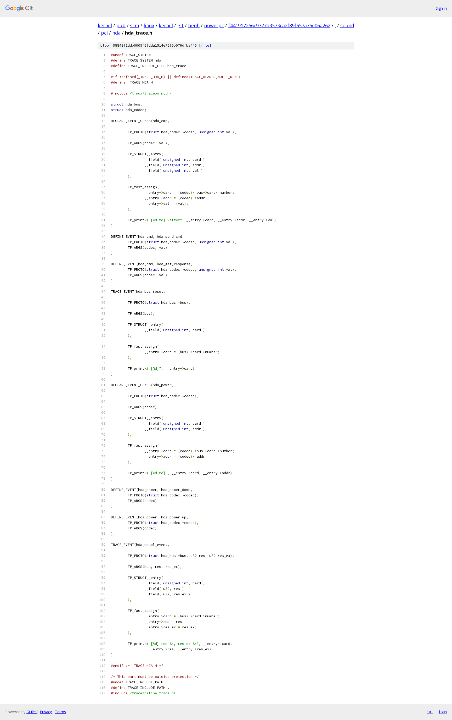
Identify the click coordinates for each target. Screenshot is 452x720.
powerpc (214, 25)
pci (104, 33)
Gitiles (31, 711)
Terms (60, 711)
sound (347, 25)
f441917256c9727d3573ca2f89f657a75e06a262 (279, 25)
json (442, 711)
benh (194, 25)
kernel (105, 25)
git (180, 25)
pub (121, 25)
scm (134, 25)
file (205, 45)
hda (116, 33)
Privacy (46, 711)
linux (149, 25)
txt (430, 711)
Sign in (441, 8)
